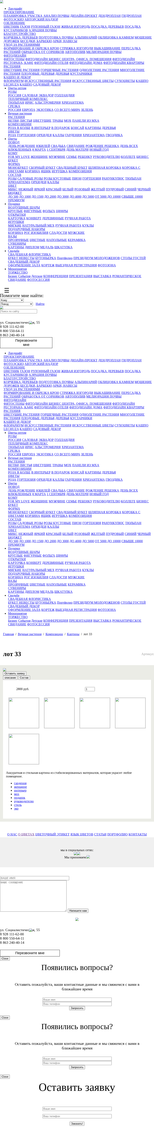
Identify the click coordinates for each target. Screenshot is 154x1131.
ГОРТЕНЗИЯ (26, 135)
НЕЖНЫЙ (25, 189)
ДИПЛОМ (32, 247)
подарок (19, 797)
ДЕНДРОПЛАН (109, 15)
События (24, 276)
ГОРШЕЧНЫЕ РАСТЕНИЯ (60, 70)
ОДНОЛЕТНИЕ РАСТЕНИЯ (99, 70)
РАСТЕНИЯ (12, 66)
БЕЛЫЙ (68, 189)
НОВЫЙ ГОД (99, 149)
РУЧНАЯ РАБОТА (78, 218)
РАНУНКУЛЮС (113, 178)
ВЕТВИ (13, 120)
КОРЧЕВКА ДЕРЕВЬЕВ (21, 37)
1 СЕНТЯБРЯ (56, 149)
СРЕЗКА (14, 106)
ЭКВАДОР (46, 95)
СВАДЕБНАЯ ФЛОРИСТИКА (29, 254)
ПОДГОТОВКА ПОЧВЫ (56, 37)
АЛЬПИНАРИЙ (85, 37)
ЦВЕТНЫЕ (38, 240)
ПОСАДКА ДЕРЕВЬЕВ (107, 26)
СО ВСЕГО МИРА (67, 109)
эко (16, 808)
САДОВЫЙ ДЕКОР (47, 84)
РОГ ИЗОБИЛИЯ (36, 232)
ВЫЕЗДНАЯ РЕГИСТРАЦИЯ (76, 265)
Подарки (14, 204)
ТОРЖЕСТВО (18, 272)
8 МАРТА (39, 149)
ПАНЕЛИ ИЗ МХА (85, 120)
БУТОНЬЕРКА (45, 258)
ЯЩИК (46, 171)
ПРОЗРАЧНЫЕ (18, 240)
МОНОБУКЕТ (18, 167)
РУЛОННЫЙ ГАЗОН (45, 26)
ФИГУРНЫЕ (33, 211)
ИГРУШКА (60, 171)
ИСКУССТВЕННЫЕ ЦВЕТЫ (93, 81)
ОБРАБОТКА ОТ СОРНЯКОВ (42, 52)
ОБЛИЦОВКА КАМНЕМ (116, 37)
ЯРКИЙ (39, 189)
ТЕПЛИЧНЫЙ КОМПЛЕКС (28, 99)
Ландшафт (15, 8)
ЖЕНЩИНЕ (39, 157)
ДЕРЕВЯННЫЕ (53, 218)
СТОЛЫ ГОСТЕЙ (133, 258)
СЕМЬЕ (71, 157)
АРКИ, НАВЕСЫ (65, 41)
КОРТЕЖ (48, 265)
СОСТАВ (14, 175)
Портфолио (65, 258)
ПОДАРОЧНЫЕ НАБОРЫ (26, 229)
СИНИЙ (131, 189)
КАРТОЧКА (16, 218)
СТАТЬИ (100, 834)
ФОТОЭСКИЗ (14, 19)
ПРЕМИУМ (16, 200)
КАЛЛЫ (58, 135)
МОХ (67, 120)
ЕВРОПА (28, 109)
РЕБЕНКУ (85, 157)
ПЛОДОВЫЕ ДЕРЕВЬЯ (38, 73)
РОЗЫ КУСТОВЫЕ (57, 178)
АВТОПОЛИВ (75, 52)
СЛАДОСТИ (58, 232)
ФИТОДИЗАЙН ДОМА (85, 62)
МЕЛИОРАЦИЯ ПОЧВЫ (104, 52)
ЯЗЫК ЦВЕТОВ (81, 834)
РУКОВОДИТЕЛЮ (106, 157)
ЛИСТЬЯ (26, 120)
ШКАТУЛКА (63, 247)
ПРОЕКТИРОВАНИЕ (19, 12)
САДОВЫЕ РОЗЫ (30, 178)
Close (5, 958)
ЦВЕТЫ (13, 131)
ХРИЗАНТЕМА (73, 102)
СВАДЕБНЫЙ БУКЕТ (71, 167)
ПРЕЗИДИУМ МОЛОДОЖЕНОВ (96, 258)
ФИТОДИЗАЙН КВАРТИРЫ (123, 62)
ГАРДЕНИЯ (73, 135)
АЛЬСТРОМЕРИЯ (48, 102)
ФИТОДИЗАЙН (15, 55)
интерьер (20, 790)
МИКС (13, 189)
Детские (37, 276)
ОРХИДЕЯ (44, 135)
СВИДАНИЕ (76, 146)
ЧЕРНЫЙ (144, 189)
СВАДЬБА (58, 146)
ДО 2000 (50, 196)
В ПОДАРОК (60, 128)
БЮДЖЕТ (15, 193)
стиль (18, 805)
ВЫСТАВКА (102, 276)
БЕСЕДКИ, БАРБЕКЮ (36, 41)
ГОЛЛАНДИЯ (65, 95)
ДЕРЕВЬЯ (62, 73)
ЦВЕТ (12, 185)
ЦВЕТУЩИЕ (42, 120)
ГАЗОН (25, 26)
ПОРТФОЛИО (117, 834)
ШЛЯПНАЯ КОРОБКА (104, 167)
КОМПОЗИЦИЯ (80, 171)
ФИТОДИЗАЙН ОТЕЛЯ (51, 62)
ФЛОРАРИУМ (14, 81)
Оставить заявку (15, 673)
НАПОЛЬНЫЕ (56, 240)
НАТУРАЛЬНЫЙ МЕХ (38, 225)
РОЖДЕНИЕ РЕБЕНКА (102, 146)
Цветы (12, 138)
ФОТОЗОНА (107, 265)
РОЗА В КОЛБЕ (19, 128)
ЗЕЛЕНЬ (87, 109)
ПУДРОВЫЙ (115, 189)
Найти (40, 304)
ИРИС (29, 102)
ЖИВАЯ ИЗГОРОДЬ (75, 26)
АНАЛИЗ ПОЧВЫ (56, 15)
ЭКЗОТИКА (45, 109)
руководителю (24, 801)
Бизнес (12, 276)
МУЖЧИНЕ (57, 157)
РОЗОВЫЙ (82, 189)
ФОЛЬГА (49, 211)
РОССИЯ (14, 95)
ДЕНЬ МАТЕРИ (77, 149)
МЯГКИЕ (14, 225)
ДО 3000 (63, 196)
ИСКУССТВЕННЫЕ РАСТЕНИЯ (47, 81)
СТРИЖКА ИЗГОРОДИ (76, 48)
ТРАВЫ (57, 120)
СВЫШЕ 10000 (132, 196)
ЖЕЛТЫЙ (98, 189)
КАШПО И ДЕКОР (17, 77)
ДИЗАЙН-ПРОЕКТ (83, 15)
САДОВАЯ (30, 95)
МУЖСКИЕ (76, 232)
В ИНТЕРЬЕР (41, 128)
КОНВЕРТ (33, 218)
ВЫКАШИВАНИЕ (107, 48)
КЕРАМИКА (77, 240)
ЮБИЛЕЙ (43, 146)
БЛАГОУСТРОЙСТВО (20, 34)
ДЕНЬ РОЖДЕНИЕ (21, 146)
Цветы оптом (17, 88)
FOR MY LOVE (19, 157)
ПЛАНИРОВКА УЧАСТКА (23, 15)
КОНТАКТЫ (138, 834)
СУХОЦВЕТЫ (124, 81)
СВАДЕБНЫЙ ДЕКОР (24, 261)
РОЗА (12, 135)
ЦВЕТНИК (11, 26)
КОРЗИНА (32, 171)
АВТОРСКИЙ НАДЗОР (41, 19)
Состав (24, 677)
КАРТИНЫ (93, 128)
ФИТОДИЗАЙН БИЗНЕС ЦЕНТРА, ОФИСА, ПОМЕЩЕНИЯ (68, 59)
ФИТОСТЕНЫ (14, 59)
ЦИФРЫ (62, 211)
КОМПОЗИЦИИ (19, 124)
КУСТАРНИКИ (81, 73)
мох (16, 794)
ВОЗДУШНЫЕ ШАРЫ (24, 207)
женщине (20, 786)
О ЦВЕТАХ (26, 834)
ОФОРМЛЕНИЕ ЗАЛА (24, 265)
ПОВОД (13, 142)
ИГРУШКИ (16, 222)
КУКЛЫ (88, 225)
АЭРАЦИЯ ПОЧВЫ (43, 30)
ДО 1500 (38, 196)
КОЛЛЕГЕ (128, 157)
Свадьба (13, 251)
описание (10, 677)
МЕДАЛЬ (47, 247)
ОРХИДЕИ (39, 182)
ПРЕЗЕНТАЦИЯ (80, 276)
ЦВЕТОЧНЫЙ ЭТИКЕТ (52, 834)
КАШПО (26, 84)
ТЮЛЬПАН (16, 102)
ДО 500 (13, 196)
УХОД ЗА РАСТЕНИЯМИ (22, 44)
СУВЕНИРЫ (17, 243)
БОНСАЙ (77, 128)
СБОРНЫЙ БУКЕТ (42, 167)
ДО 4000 (75, 196)
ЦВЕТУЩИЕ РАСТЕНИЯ (22, 70)
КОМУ (13, 153)
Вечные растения (20, 113)
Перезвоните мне (26, 342)
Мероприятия (17, 269)
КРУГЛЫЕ (15, 211)
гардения (20, 783)
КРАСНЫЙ (54, 189)
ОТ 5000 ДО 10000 (108, 196)
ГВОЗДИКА (114, 135)
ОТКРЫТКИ (17, 214)
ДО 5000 (88, 196)
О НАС (12, 834)
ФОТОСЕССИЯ (38, 279)
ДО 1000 (25, 196)
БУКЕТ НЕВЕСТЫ (21, 258)
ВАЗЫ (12, 236)
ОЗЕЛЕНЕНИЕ (14, 23)
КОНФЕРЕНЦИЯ (55, 276)
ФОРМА (14, 164)
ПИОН (77, 178)
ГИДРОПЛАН (132, 15)
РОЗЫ (12, 91)
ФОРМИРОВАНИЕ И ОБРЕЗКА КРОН (31, 48)
